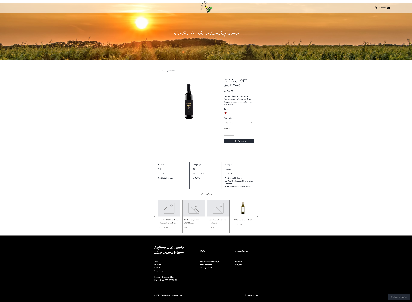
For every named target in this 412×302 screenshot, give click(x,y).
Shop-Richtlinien (206, 264)
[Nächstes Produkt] (257, 216)
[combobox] (239, 122)
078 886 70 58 (171, 280)
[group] (206, 217)
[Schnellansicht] (169, 208)
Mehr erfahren (228, 104)
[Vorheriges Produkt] (154, 216)
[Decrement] (226, 133)
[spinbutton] (229, 133)
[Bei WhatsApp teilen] (225, 151)
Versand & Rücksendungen (210, 261)
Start (159, 71)
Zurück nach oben (251, 295)
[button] (388, 7)
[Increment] (232, 133)
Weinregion (228, 118)
